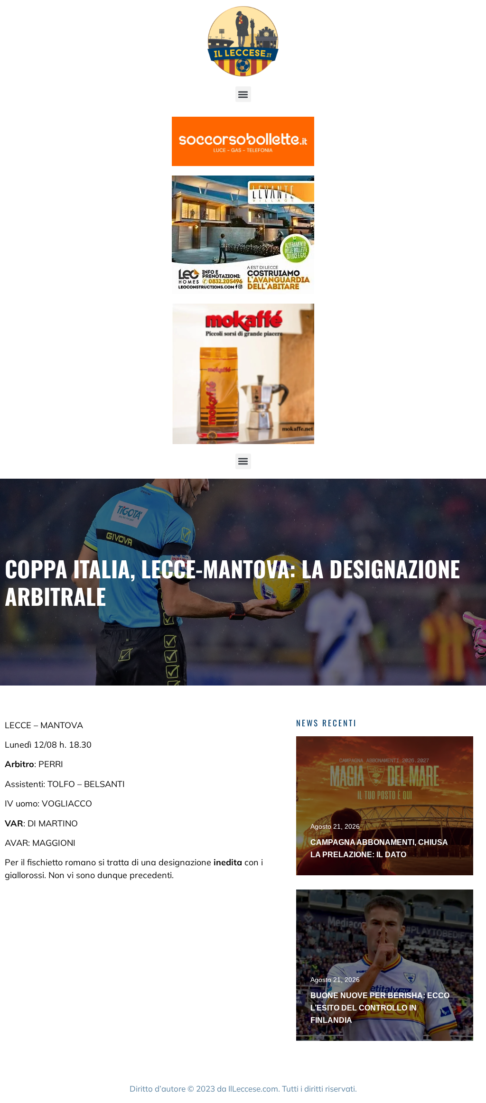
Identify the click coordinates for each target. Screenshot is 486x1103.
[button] (243, 94)
